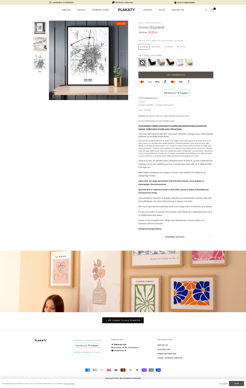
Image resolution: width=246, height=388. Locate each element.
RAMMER (148, 10)
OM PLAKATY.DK (164, 349)
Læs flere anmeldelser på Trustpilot (87, 352)
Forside (66, 10)
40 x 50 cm (169, 47)
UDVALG (81, 10)
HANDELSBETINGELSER (167, 353)
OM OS (162, 10)
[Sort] (152, 63)
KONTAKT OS (163, 345)
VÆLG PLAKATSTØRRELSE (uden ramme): (160, 40)
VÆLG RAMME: (150, 55)
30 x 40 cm (156, 47)
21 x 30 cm (144, 47)
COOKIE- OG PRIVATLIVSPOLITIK (170, 358)
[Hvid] (179, 63)
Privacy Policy (69, 383)
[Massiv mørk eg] (170, 63)
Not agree (223, 383)
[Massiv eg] (161, 63)
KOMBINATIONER (100, 10)
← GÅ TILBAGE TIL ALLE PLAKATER (123, 320)
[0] (212, 10)
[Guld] (189, 63)
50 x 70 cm (181, 47)
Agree (236, 383)
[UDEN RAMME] (142, 63)
